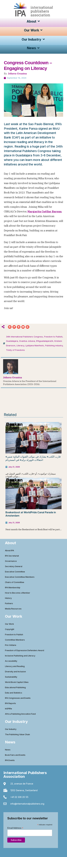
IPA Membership (12, 587)
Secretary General (13, 566)
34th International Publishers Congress (24, 337)
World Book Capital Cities (17, 682)
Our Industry (10, 729)
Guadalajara (12, 341)
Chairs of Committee (14, 582)
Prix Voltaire (10, 645)
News (7, 750)
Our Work (9, 624)
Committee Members (15, 640)
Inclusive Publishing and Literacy (20, 656)
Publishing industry (54, 345)
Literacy (20, 345)
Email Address (15, 827)
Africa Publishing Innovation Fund (20, 714)
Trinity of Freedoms (15, 350)
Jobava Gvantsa (17, 73)
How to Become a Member (17, 593)
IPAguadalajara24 (44, 341)
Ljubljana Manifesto (34, 345)
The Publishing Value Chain (17, 734)
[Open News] (38, 48)
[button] (10, 327)
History (8, 598)
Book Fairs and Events (15, 755)
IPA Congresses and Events (18, 698)
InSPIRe (8, 708)
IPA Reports (10, 703)
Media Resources (13, 609)
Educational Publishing (15, 687)
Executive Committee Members (19, 577)
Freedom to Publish (53, 337)
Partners (9, 603)
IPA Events (10, 760)
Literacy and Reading (15, 666)
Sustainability (11, 677)
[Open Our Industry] (43, 39)
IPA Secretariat (12, 556)
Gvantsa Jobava (27, 341)
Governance (11, 561)
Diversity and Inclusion (15, 671)
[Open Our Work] (41, 30)
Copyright (9, 629)
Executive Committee (15, 572)
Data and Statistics (13, 693)
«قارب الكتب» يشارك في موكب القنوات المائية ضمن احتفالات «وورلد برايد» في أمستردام (33, 458)
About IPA (9, 550)
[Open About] (38, 21)
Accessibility (11, 661)
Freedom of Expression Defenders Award (24, 650)
